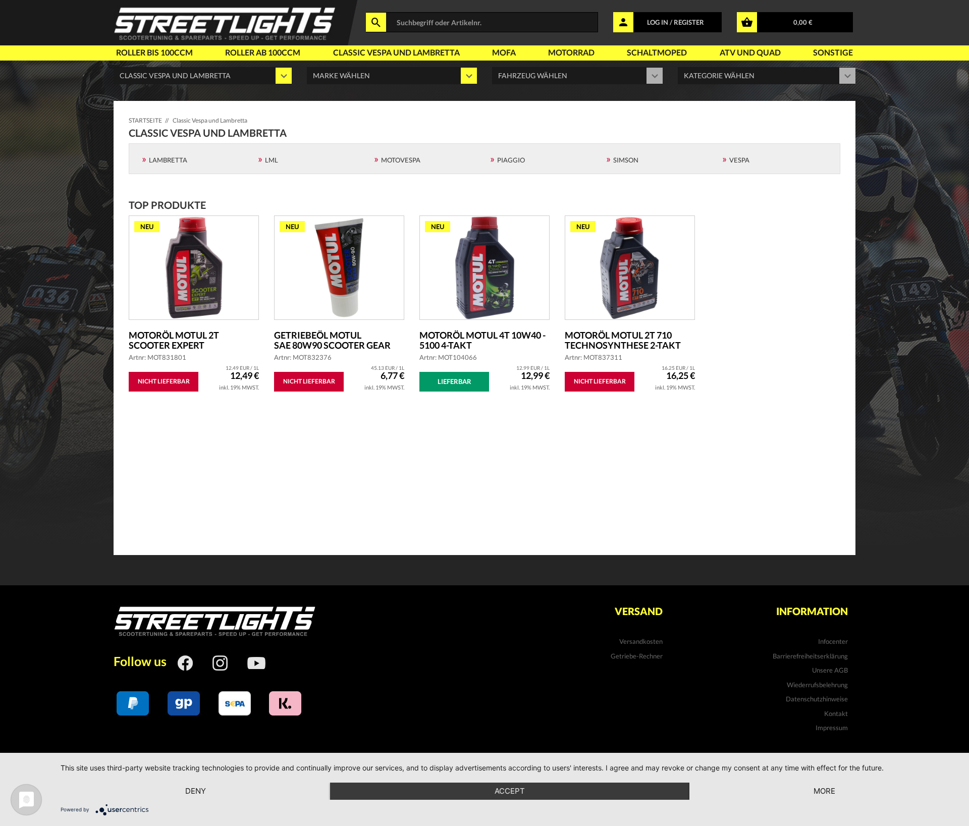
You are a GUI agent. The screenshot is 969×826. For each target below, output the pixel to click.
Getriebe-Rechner (637, 656)
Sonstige (833, 52)
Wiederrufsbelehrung (817, 685)
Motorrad (571, 52)
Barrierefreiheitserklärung (810, 656)
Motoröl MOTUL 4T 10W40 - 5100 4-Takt (482, 340)
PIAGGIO (511, 160)
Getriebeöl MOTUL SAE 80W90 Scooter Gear (332, 340)
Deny (195, 791)
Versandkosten (641, 641)
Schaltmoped (657, 52)
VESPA (739, 160)
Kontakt (836, 713)
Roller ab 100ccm (262, 52)
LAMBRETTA (168, 160)
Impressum (832, 728)
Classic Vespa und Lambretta (396, 52)
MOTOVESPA (400, 160)
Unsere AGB (830, 670)
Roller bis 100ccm (154, 52)
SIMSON (625, 160)
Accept (510, 791)
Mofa (504, 52)
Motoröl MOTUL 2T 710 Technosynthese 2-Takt (623, 340)
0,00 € (803, 22)
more (824, 791)
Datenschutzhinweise (817, 699)
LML (271, 160)
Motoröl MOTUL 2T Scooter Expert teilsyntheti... (174, 340)
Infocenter (833, 641)
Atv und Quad (750, 52)
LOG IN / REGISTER (675, 22)
